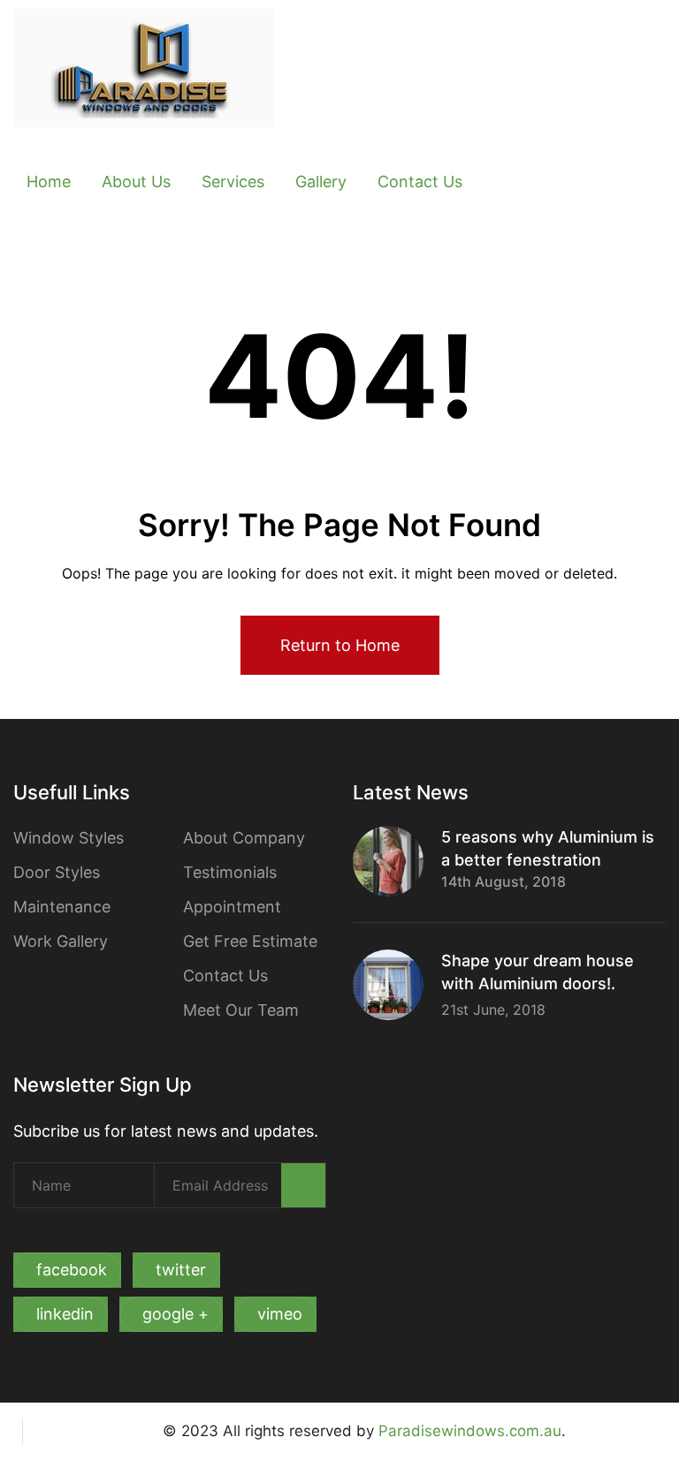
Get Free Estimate (250, 941)
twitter (181, 1269)
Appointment (232, 906)
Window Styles (68, 837)
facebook (71, 1269)
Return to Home (340, 645)
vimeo (279, 1314)
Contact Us (420, 181)
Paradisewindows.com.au (469, 1431)
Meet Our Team (241, 1010)
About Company (244, 837)
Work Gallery (60, 941)
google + (175, 1314)
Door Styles (56, 872)
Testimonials (230, 872)
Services (233, 181)
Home (49, 181)
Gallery (321, 181)
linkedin (65, 1314)
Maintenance (62, 906)
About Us (136, 181)
